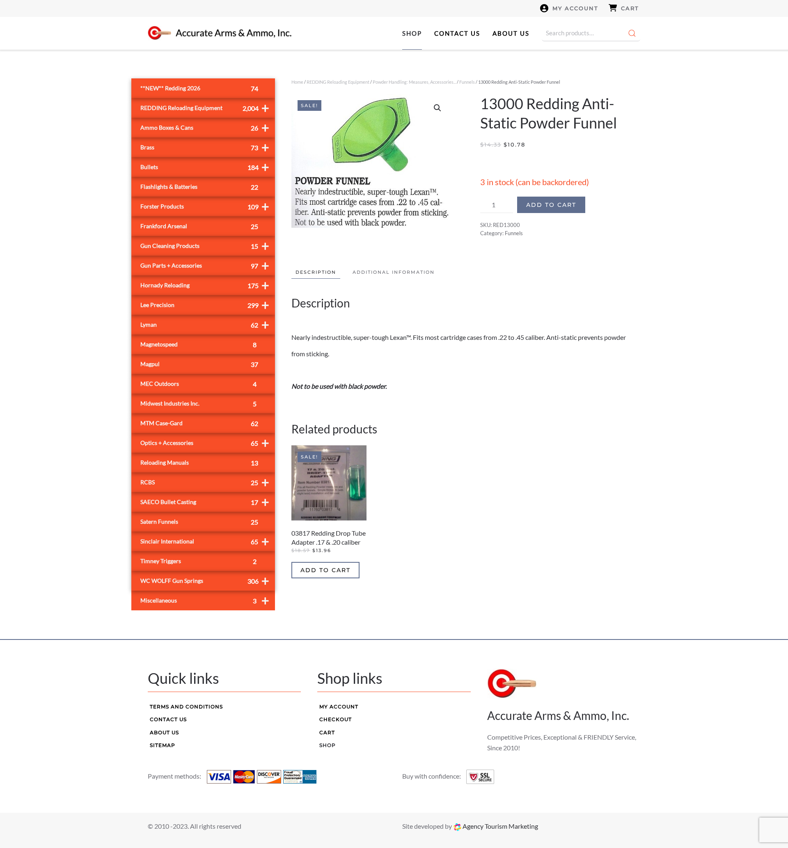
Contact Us (457, 33)
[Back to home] (219, 33)
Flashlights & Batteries (199, 187)
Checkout (335, 719)
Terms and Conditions (186, 707)
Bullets (204, 167)
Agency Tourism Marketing (499, 826)
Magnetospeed (198, 344)
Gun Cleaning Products (204, 246)
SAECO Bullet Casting (204, 502)
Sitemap (162, 745)
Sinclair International (204, 541)
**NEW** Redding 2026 (199, 88)
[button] (437, 108)
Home (297, 82)
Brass (204, 147)
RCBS (204, 482)
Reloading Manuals (199, 463)
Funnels (467, 82)
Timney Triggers (198, 561)
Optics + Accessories (204, 443)
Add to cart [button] (325, 570)
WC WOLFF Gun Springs (204, 581)
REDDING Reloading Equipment (338, 82)
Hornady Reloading (204, 285)
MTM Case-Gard (199, 423)
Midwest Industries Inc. (198, 404)
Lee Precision (204, 305)
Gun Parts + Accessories (204, 265)
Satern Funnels (199, 522)
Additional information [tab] (394, 272)
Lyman (204, 324)
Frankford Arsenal (199, 226)
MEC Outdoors (198, 384)
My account (575, 8)
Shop (412, 33)
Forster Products (204, 206)
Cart (630, 8)
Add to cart (551, 205)
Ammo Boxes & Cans (204, 127)
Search (632, 33)
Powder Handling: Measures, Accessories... (414, 82)
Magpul (199, 364)
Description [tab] (316, 272)
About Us (510, 33)
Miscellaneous (204, 600)
